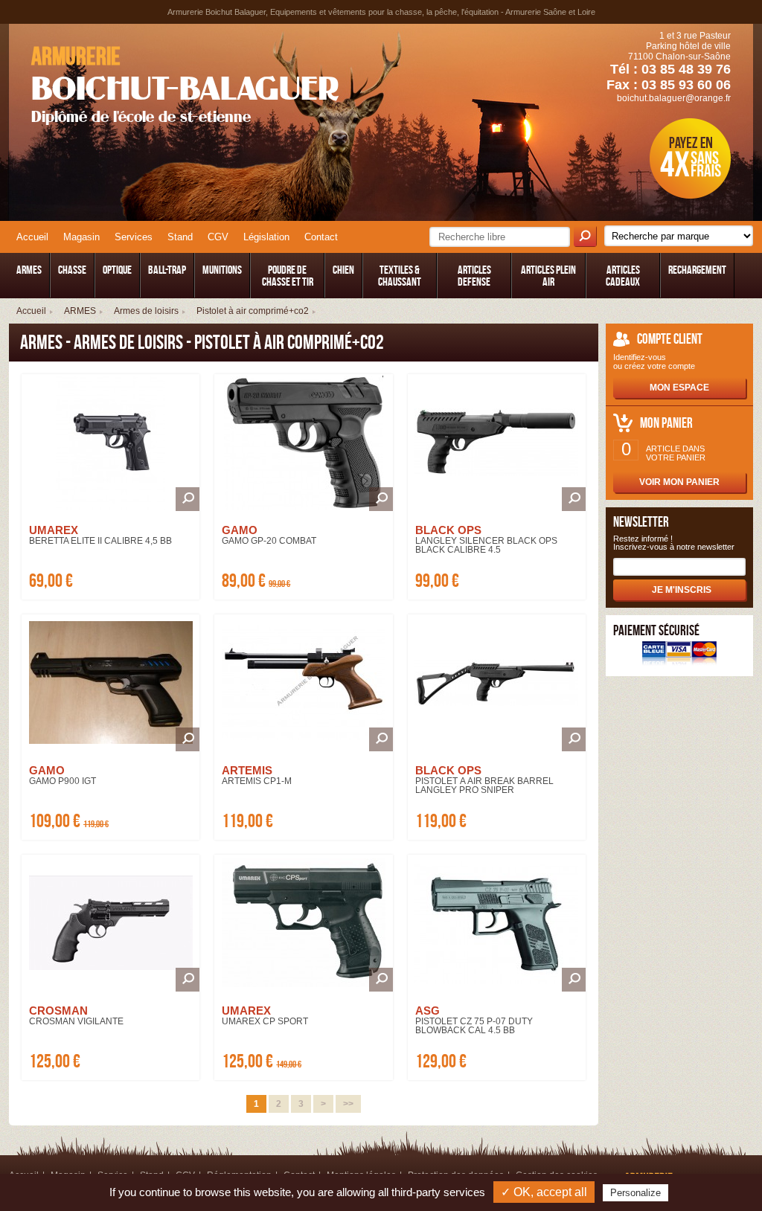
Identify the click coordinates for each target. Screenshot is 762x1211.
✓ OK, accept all (544, 1192)
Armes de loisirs (146, 311)
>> (348, 1104)
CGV (218, 236)
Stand (180, 236)
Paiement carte (679, 655)
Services (134, 236)
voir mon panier (679, 482)
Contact (321, 236)
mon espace (679, 387)
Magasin (81, 236)
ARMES (80, 311)
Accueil (32, 236)
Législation (266, 236)
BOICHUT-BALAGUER (185, 84)
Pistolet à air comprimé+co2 (252, 311)
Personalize (635, 1192)
